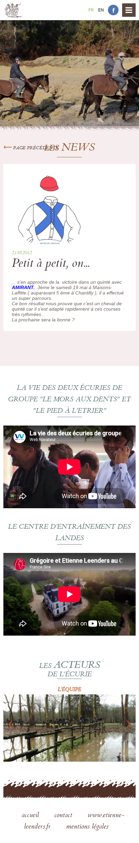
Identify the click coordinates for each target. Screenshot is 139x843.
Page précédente (35, 148)
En (101, 10)
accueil (31, 815)
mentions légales (87, 827)
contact (64, 815)
